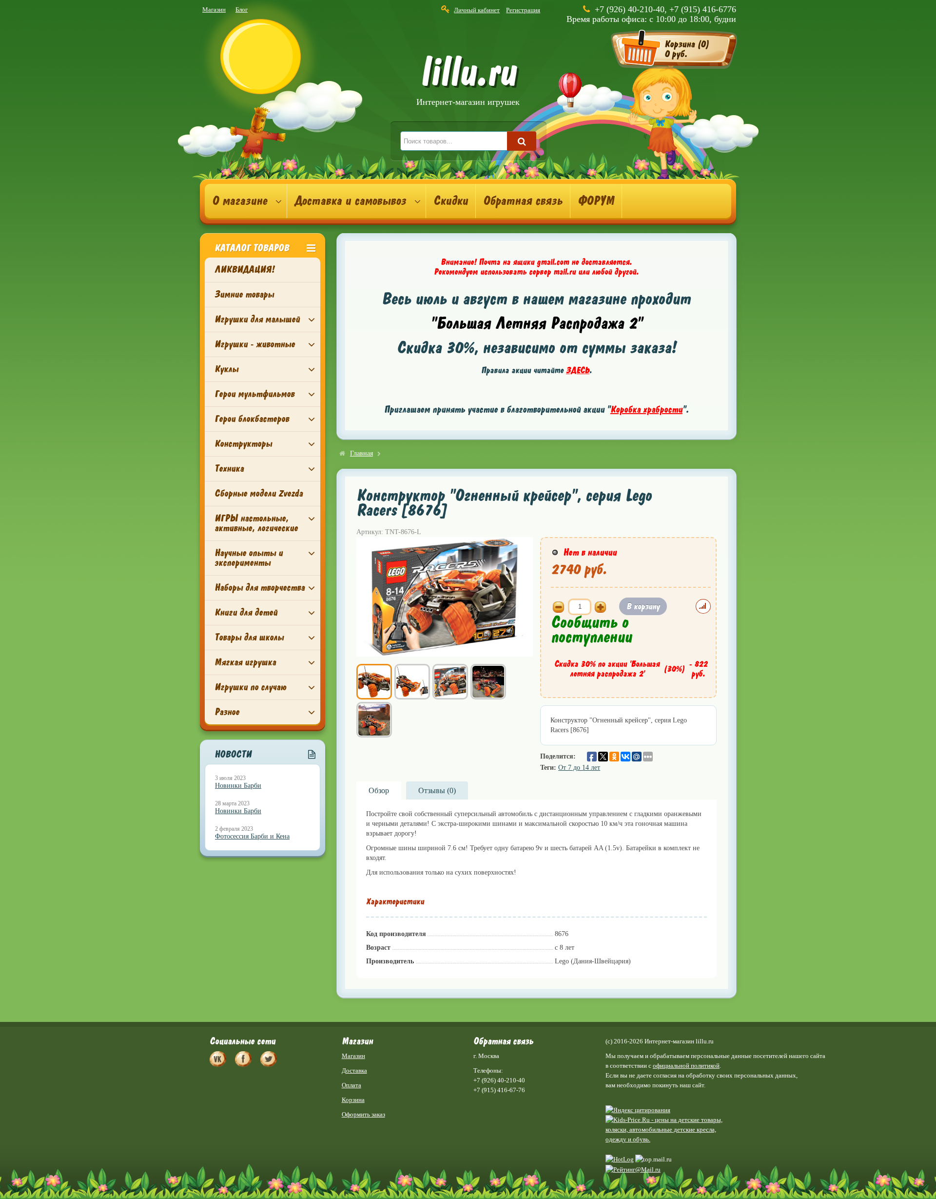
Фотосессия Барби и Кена (252, 836)
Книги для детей (245, 612)
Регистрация (523, 10)
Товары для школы (249, 637)
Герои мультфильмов (254, 394)
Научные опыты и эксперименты (248, 558)
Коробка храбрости (646, 409)
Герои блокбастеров (251, 419)
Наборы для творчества (259, 587)
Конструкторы (243, 444)
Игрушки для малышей (257, 319)
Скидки (450, 201)
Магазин (214, 9)
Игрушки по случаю (250, 687)
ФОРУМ (596, 201)
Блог (241, 9)
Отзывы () (437, 790)
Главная (361, 453)
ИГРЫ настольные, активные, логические (256, 523)
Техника (229, 468)
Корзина (353, 1099)
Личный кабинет (477, 10)
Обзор (379, 790)
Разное (226, 712)
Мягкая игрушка (245, 662)
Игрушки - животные (254, 344)
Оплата (351, 1085)
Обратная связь (523, 201)
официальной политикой (686, 1065)
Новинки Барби (238, 785)
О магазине (239, 201)
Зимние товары (244, 294)
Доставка (354, 1070)
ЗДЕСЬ (577, 370)
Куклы (226, 369)
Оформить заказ (363, 1114)
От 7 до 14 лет (579, 767)
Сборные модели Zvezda (258, 493)
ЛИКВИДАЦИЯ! (244, 269)
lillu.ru (468, 82)
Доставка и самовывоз (350, 201)
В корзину (643, 606)
